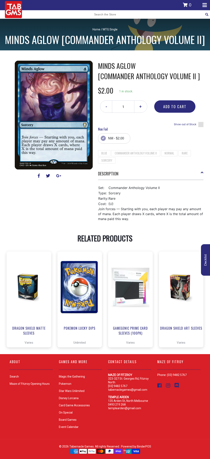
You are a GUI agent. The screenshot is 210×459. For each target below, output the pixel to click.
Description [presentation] (108, 173)
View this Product (30, 332)
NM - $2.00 (116, 138)
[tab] (151, 175)
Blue (104, 153)
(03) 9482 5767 (177, 375)
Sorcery (106, 160)
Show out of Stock (185, 124)
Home (96, 29)
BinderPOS (144, 446)
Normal (169, 153)
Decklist (205, 260)
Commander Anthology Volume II (136, 153)
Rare (185, 153)
